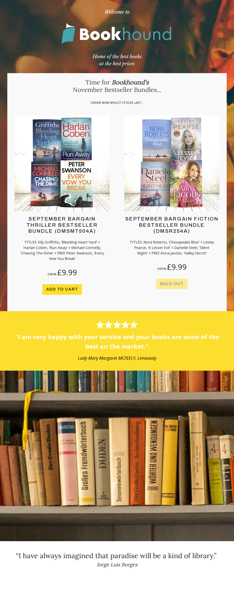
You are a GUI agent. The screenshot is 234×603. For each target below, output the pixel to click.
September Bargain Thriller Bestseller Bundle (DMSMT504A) (62, 225)
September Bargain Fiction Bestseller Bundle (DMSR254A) (172, 225)
